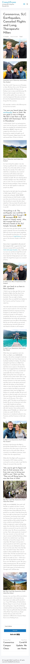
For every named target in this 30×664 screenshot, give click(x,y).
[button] (27, 4)
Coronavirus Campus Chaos (8, 645)
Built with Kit (15, 634)
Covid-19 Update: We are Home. (21, 645)
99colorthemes (16, 662)
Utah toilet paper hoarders (10, 250)
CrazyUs (7, 36)
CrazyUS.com (9, 2)
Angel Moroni (17, 236)
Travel (21, 36)
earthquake (7, 112)
